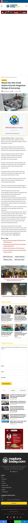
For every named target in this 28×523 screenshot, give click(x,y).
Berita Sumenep (8, 256)
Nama (2, 365)
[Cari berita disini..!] (26, 6)
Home (3, 77)
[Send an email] (12, 91)
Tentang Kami (5, 491)
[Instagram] (15, 471)
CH (18, 511)
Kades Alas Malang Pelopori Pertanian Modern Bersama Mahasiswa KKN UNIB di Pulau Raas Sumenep (7, 317)
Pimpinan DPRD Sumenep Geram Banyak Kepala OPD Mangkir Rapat (21, 334)
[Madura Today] (14, 6)
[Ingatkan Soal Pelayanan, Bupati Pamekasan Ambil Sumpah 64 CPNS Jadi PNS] (5, 396)
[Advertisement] (14, 29)
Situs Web (3, 377)
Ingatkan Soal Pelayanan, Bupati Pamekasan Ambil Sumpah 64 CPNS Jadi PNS (18, 396)
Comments (22, 390)
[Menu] (1, 6)
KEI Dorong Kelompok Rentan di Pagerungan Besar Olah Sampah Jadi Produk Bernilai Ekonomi (21, 318)
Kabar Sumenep (20, 256)
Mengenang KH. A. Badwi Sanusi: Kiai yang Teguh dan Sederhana (18, 402)
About (8, 513)
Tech (18, 513)
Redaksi (3, 489)
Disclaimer (4, 479)
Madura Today (9, 77)
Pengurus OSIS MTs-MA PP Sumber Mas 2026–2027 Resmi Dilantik (7, 333)
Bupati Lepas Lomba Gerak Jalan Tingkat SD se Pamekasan (18, 421)
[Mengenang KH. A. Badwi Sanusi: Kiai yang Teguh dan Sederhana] (5, 403)
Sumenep (15, 77)
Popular (13, 390)
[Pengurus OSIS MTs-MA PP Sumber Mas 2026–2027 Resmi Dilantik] (7, 327)
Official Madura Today (7, 91)
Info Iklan (4, 483)
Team (12, 513)
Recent (4, 390)
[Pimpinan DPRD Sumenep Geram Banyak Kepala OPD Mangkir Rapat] (21, 327)
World (15, 513)
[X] (12, 471)
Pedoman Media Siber (6, 487)
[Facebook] (11, 471)
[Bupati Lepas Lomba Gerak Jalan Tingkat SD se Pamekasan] (5, 422)
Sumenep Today (19, 259)
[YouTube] (14, 471)
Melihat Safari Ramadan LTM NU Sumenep (13, 248)
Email (2, 371)
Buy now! (22, 513)
